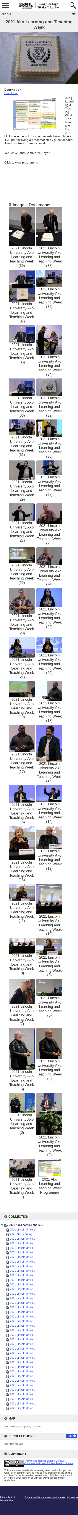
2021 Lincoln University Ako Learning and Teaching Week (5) (21, 1080)
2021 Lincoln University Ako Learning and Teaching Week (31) (21, 446)
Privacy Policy (7, 1497)
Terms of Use (6, 1500)
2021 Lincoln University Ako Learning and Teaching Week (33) (21, 407)
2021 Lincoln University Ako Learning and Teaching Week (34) (49, 366)
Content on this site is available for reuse (44, 1497)
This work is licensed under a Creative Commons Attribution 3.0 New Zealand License (48, 1461)
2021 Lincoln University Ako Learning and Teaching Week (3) (21, 1124)
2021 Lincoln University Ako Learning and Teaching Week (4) (49, 1070)
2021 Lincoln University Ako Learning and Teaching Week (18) (49, 712)
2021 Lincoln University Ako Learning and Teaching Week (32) (49, 407)
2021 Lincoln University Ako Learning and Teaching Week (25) (21, 574)
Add (70, 1435)
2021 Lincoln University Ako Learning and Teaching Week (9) (21, 964)
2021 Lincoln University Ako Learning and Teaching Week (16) (49, 772)
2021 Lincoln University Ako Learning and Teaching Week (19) (21, 708)
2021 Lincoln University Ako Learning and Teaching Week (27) (21, 531)
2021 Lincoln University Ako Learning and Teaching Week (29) (21, 490)
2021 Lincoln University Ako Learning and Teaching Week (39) (21, 257)
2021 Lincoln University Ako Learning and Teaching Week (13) (21, 871)
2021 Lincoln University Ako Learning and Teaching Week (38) (49, 257)
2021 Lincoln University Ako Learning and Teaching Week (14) (49, 813)
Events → (11, 93)
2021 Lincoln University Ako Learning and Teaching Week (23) (21, 624)
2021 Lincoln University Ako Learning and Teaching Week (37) (21, 312)
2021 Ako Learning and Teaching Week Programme (49, 1186)
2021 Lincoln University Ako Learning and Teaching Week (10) (49, 925)
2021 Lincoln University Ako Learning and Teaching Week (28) (49, 486)
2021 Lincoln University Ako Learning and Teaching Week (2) (49, 1146)
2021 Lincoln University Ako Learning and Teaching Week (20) (49, 664)
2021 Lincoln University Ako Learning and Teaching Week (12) (49, 860)
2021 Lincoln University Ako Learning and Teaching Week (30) (49, 447)
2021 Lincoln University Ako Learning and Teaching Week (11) (21, 912)
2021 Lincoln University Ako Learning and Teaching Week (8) (49, 966)
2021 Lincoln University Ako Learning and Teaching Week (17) (21, 763)
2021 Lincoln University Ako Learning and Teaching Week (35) (21, 353)
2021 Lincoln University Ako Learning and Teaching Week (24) (49, 575)
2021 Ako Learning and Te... (26, 1225)
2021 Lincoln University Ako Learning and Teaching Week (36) (49, 298)
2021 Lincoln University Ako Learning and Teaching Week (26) (49, 534)
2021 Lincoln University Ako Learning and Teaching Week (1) (21, 1188)
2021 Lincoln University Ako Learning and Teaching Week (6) (49, 1006)
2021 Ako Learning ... (22, 1234)
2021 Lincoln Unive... (22, 1229)
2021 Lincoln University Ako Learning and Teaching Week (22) (49, 618)
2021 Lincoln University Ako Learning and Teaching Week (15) (21, 813)
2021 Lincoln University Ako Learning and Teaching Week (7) (21, 1015)
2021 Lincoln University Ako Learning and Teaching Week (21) (21, 668)
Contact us (72, 1497)
